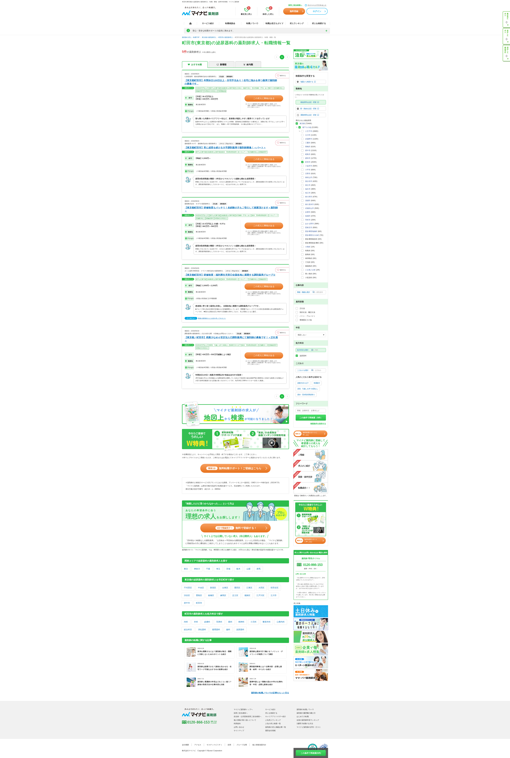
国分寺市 (308, 181)
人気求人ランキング (273, 720)
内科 (186, 622)
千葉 (208, 569)
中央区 (201, 588)
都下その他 (306, 127)
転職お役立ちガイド (275, 23)
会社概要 (185, 745)
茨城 (228, 569)
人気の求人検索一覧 (273, 724)
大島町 (307, 247)
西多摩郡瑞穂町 (311, 231)
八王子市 (308, 131)
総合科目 (188, 629)
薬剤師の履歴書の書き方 (306, 713)
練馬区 (223, 595)
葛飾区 (247, 595)
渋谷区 (187, 595)
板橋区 (211, 595)
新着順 (223, 64)
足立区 (235, 595)
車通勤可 (317, 383)
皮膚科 (207, 622)
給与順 (250, 64)
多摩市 (307, 212)
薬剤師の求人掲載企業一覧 (275, 727)
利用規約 (237, 724)
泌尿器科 (240, 629)
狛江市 (307, 193)
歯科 (228, 629)
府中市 (187, 603)
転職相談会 (230, 23)
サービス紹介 (208, 23)
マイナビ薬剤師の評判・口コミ (309, 727)
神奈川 (197, 569)
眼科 (230, 622)
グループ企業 (242, 745)
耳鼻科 (219, 622)
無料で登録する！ (237, 527)
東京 (186, 569)
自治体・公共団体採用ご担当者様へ (247, 716)
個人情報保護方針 (259, 745)
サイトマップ (239, 731)
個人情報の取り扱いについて (245, 720)
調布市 (307, 158)
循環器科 (216, 629)
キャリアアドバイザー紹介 (275, 716)
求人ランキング (297, 23)
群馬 (259, 569)
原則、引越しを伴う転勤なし (307, 389)
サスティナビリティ (214, 745)
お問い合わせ (239, 727)
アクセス (197, 745)
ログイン (317, 11)
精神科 (241, 622)
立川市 (274, 595)
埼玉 (218, 569)
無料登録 (294, 11)
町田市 (199, 603)
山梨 (248, 569)
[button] (282, 75)
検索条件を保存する (318, 424)
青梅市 (307, 147)
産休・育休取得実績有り (306, 395)
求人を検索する (319, 23)
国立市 (307, 185)
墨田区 (237, 588)
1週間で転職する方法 (305, 724)
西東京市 (308, 227)
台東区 (225, 588)
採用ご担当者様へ (295, 5)
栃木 (238, 569)
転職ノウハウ (252, 23)
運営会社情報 (270, 731)
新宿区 (213, 588)
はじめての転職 (303, 716)
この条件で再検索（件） (310, 417)
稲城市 (307, 216)
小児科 (253, 622)
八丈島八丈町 (310, 270)
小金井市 (308, 166)
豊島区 (199, 595)
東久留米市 (309, 204)
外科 (196, 622)
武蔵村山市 (309, 208)
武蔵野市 (308, 139)
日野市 (307, 174)
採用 (229, 745)
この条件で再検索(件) (311, 753)
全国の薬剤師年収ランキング (308, 720)
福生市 (307, 189)
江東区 (249, 588)
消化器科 (202, 629)
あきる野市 (309, 224)
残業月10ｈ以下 (303, 383)
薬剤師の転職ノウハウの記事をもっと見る (270, 693)
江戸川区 (260, 595)
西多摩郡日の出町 (312, 235)
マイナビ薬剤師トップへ (243, 709)
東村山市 (308, 177)
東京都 (302, 123)
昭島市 (307, 154)
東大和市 (308, 197)
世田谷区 (275, 588)
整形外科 (267, 622)
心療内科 (281, 622)
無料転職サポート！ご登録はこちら (234, 468)
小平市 (307, 170)
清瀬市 (307, 201)
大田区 (261, 588)
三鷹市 (307, 143)
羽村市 (307, 220)
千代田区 (188, 588)
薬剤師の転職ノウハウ (305, 709)
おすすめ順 (196, 64)
